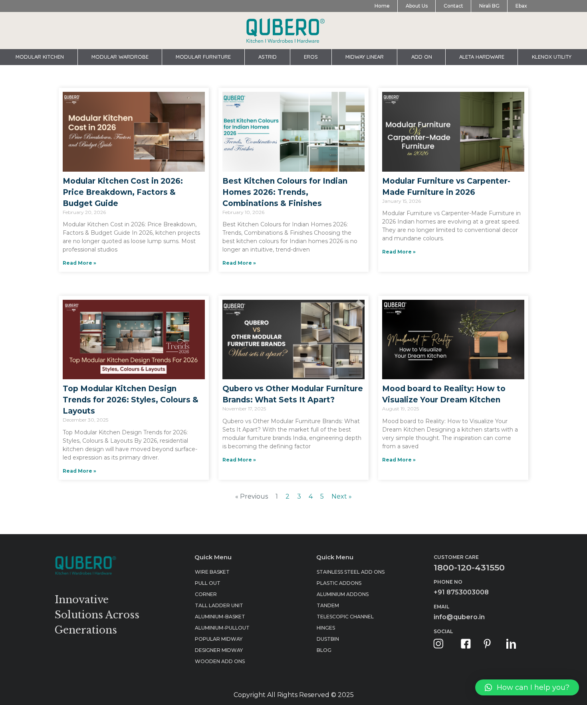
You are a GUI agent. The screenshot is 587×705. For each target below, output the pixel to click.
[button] (527, 687)
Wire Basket (212, 572)
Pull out (207, 583)
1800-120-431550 (469, 567)
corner (206, 594)
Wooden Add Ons (220, 661)
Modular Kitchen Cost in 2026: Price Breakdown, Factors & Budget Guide (123, 192)
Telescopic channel (345, 617)
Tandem (328, 605)
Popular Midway (218, 639)
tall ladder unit (219, 605)
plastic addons (339, 583)
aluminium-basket (220, 617)
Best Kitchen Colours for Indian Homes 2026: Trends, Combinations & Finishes (284, 192)
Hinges (326, 628)
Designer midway (219, 650)
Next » (341, 496)
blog (324, 650)
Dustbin (328, 639)
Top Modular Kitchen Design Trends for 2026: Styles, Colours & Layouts (130, 400)
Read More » (79, 263)
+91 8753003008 (461, 592)
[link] (438, 644)
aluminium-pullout (222, 628)
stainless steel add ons (351, 572)
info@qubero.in (459, 617)
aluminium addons (343, 594)
